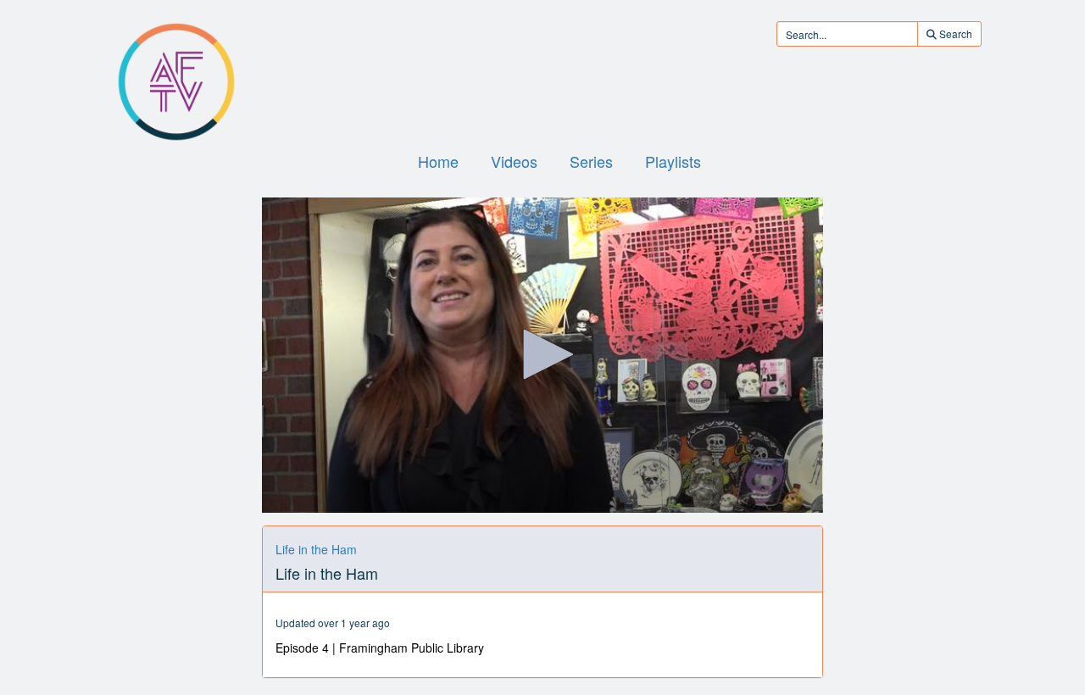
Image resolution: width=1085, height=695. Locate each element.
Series (591, 161)
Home (438, 161)
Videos (514, 161)
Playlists (673, 161)
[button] (542, 354)
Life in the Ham (316, 549)
